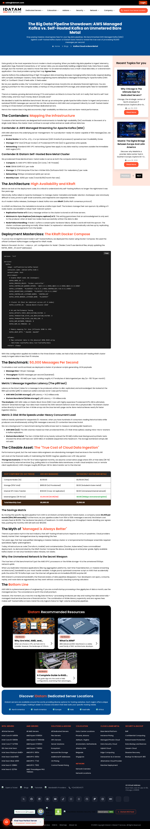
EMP (126, 731)
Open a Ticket (11, 787)
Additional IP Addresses (60, 757)
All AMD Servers (32, 731)
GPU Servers (56, 740)
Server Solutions (57, 744)
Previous (125, 176)
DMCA (54, 825)
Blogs (66, 46)
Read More (131, 112)
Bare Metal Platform (109, 731)
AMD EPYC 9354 (32, 757)
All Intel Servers (8, 731)
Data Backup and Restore (135, 744)
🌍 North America (17, 709)
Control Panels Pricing (60, 765)
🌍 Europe (57, 709)
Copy (106, 253)
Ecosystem (55, 748)
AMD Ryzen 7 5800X (34, 748)
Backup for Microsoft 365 (135, 757)
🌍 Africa (100, 709)
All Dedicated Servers (60, 731)
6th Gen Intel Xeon (9, 748)
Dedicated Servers (33, 10)
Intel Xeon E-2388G (9, 765)
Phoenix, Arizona (82, 735)
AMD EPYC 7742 (32, 761)
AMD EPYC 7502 (32, 765)
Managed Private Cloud (110, 740)
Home (57, 46)
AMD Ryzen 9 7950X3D (35, 740)
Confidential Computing (135, 735)
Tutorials (38, 787)
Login (143, 2)
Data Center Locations (85, 731)
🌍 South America (38, 709)
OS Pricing (55, 761)
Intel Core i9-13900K (10, 740)
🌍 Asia (70, 709)
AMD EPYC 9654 (32, 752)
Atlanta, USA (81, 748)
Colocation (52, 10)
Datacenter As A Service (110, 757)
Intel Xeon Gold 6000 (10, 757)
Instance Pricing (107, 735)
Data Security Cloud (109, 744)
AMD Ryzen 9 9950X (34, 735)
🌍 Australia (85, 709)
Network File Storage (59, 752)
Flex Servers (56, 735)
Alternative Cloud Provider (111, 761)
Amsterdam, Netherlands (86, 744)
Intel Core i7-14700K (10, 744)
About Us (73, 825)
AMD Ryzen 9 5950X (34, 744)
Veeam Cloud (131, 748)
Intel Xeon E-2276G (9, 769)
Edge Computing (107, 752)
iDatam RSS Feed (127, 812)
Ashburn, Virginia (82, 740)
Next (139, 176)
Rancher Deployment (109, 765)
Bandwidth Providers (57, 787)
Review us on (20, 812)
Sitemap (63, 825)
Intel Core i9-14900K (10, 735)
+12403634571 (77, 787)
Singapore (80, 757)
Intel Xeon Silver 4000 (10, 761)
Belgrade (79, 752)
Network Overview (83, 769)
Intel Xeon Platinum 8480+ (12, 752)
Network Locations (83, 773)
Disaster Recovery (132, 752)
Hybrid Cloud (106, 748)
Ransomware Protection (135, 740)
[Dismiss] (40, 822)
